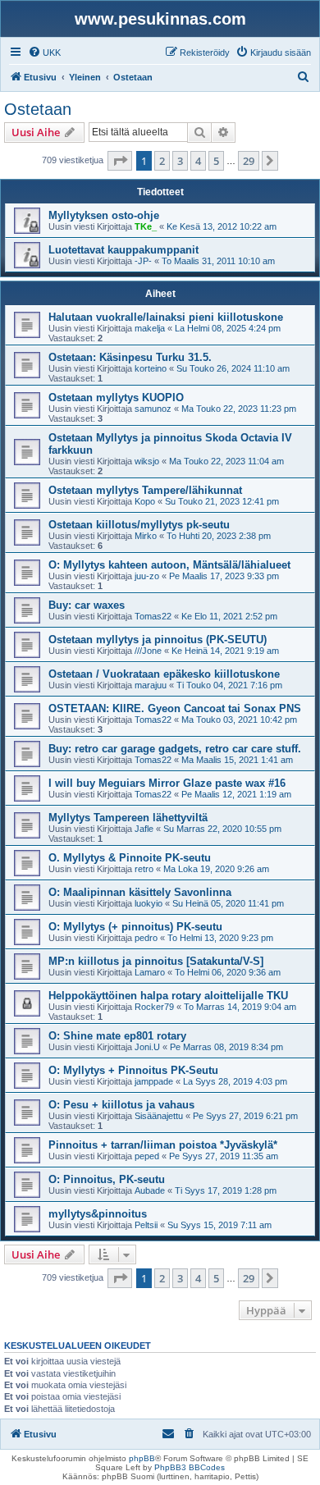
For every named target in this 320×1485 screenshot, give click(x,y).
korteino (151, 368)
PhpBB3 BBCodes (189, 1467)
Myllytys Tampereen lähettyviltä (128, 817)
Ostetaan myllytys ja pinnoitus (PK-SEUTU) (157, 639)
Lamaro (150, 972)
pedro (146, 938)
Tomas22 (153, 616)
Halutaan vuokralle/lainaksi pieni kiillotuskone (165, 317)
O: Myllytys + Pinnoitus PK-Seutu (133, 1070)
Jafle (144, 829)
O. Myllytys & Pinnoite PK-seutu (129, 858)
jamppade (154, 1081)
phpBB (142, 1458)
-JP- (143, 261)
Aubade (150, 1190)
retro (144, 869)
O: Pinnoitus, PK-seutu (106, 1179)
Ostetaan (37, 109)
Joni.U (147, 1047)
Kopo (145, 501)
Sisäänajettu (159, 1116)
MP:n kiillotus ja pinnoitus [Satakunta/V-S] (155, 961)
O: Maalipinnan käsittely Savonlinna (139, 892)
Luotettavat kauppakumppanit (123, 250)
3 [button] (180, 160)
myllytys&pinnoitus (97, 1214)
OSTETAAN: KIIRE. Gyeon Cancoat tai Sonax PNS (174, 708)
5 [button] (216, 160)
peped (147, 1156)
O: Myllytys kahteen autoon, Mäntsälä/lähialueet (169, 565)
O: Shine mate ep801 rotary (117, 1036)
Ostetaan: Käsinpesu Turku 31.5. (130, 357)
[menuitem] (44, 52)
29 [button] (248, 160)
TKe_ (146, 226)
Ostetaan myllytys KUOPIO (116, 397)
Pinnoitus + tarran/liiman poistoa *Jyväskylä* (162, 1145)
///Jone (148, 651)
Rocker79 (154, 1007)
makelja (150, 328)
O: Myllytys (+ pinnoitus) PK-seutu (135, 927)
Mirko (146, 536)
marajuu (151, 685)
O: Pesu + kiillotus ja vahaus (121, 1105)
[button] (119, 161)
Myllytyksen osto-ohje (103, 215)
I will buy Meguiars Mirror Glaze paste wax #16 (167, 783)
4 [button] (198, 160)
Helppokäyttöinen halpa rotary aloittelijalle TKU (168, 995)
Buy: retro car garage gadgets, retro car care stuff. (174, 748)
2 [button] (162, 160)
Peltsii (146, 1225)
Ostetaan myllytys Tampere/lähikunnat (145, 490)
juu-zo (147, 576)
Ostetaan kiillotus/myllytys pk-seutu (139, 525)
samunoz (153, 409)
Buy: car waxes (86, 605)
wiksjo (147, 461)
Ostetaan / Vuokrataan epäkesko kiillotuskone (164, 674)
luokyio (148, 903)
